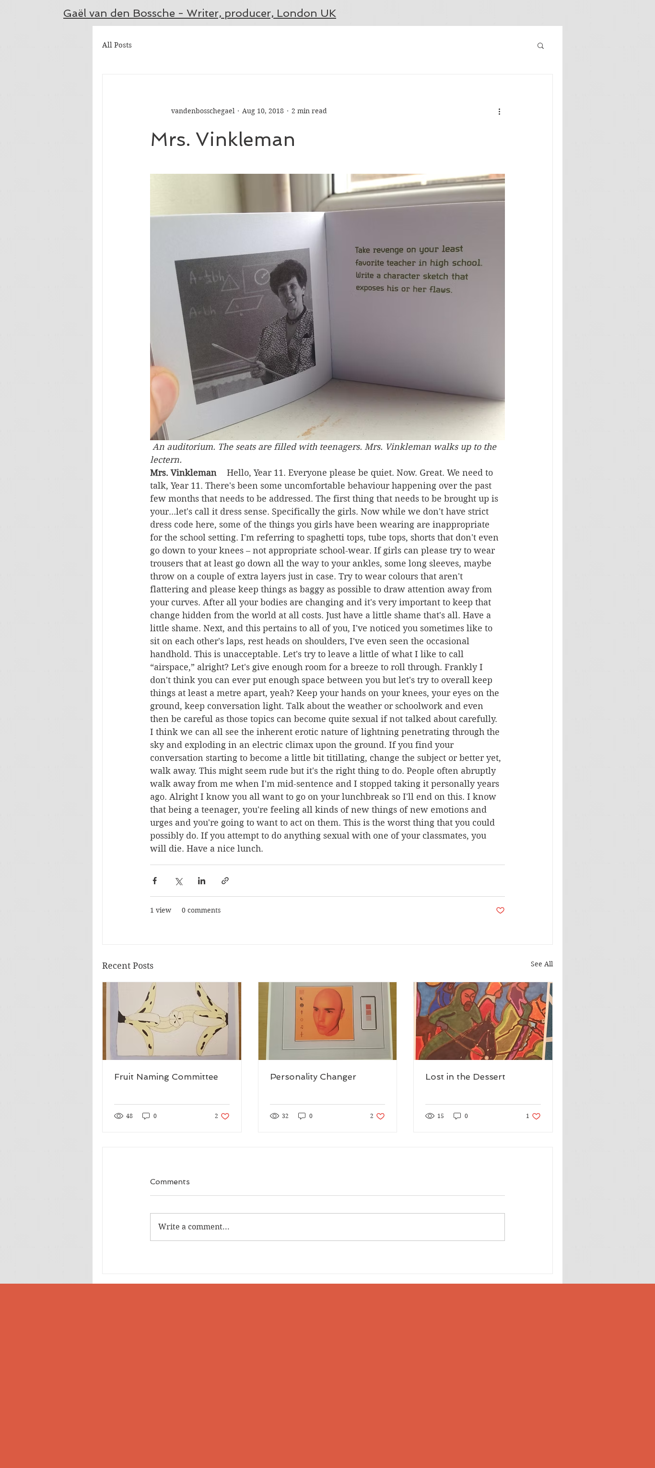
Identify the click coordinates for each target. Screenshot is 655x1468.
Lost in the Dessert (465, 1076)
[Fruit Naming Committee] (172, 1021)
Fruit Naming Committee (166, 1076)
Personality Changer (313, 1076)
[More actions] (499, 111)
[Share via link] (225, 880)
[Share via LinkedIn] (201, 880)
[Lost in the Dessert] (483, 1021)
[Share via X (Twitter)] (178, 880)
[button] (540, 45)
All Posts (117, 45)
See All (542, 964)
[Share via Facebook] (154, 880)
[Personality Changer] (327, 1021)
